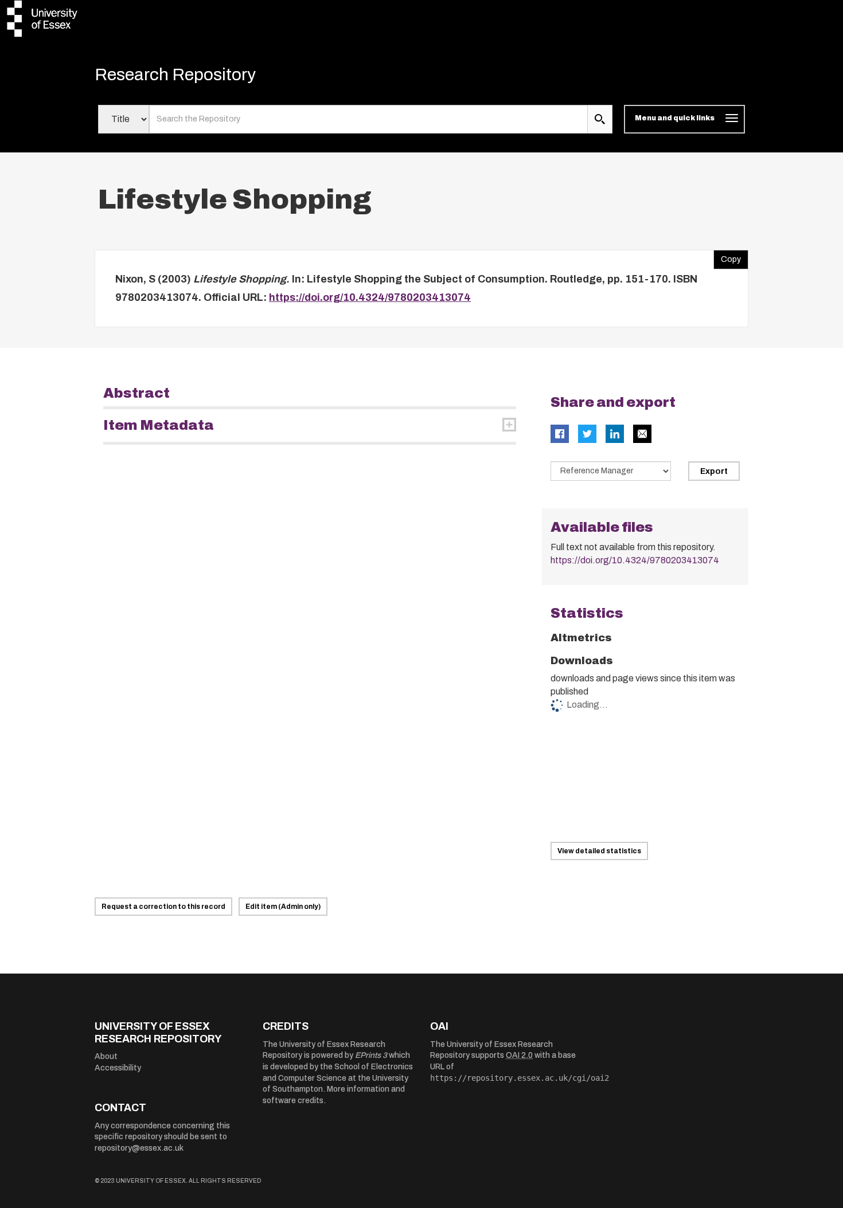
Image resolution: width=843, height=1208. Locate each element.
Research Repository (175, 74)
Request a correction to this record (163, 907)
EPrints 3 (371, 1055)
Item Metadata (158, 425)
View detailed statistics (599, 851)
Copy (727, 257)
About (106, 1056)
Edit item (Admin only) (283, 907)
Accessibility (118, 1068)
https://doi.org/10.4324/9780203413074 (370, 297)
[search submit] (599, 119)
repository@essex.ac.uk (139, 1148)
